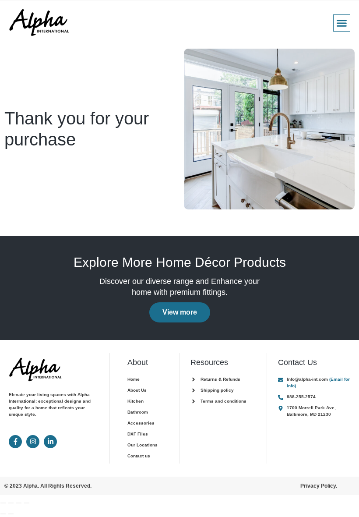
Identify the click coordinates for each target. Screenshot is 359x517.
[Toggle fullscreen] (11, 503)
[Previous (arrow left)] (3, 514)
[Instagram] (32, 441)
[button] (342, 23)
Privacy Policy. (318, 486)
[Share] (19, 503)
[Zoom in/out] (3, 503)
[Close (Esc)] (27, 503)
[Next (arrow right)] (11, 514)
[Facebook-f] (15, 441)
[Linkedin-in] (50, 441)
